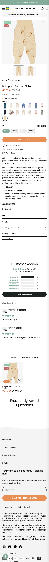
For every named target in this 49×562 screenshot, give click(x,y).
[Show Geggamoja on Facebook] (15, 547)
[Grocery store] (19, 379)
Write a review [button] (24, 294)
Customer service (9, 447)
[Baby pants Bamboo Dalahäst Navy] (5, 112)
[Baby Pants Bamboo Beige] (11, 106)
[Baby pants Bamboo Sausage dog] (11, 112)
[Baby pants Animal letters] (5, 106)
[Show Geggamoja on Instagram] (4, 547)
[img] (8, 315)
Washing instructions (10, 227)
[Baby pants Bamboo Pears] (29, 112)
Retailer (5, 463)
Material (5, 216)
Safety (5, 222)
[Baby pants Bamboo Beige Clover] (17, 106)
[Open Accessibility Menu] (5, 556)
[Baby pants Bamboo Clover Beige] (17, 112)
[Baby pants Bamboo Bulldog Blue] (36, 106)
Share (10, 238)
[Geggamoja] (24, 8)
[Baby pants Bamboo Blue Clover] (29, 106)
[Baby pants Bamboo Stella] (18, 71)
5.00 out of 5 (31, 269)
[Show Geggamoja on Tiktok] (9, 547)
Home (4, 80)
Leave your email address (24, 498)
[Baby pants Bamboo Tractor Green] (42, 112)
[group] (24, 2)
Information (6, 439)
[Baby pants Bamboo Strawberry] (36, 112)
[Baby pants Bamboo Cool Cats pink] (42, 106)
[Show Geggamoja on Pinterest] (20, 547)
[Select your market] (7, 9)
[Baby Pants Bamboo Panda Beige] (23, 112)
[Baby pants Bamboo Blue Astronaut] (23, 106)
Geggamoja (12, 553)
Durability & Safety (9, 455)
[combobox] (24, 14)
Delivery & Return (9, 234)
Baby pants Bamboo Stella (11, 387)
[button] (14, 277)
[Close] (44, 15)
